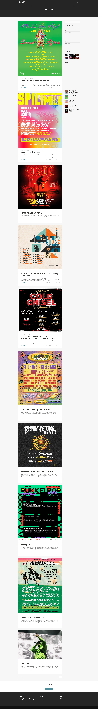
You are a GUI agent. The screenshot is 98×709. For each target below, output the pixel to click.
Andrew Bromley (67, 43)
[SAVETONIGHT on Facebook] (76, 2)
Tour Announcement (50, 159)
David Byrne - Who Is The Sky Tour (74, 95)
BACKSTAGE (62, 2)
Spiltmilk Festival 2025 (30, 152)
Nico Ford (66, 41)
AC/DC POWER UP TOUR (31, 213)
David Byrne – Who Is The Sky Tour (35, 80)
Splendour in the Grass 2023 (32, 618)
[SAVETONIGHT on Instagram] (77, 2)
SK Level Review (28, 664)
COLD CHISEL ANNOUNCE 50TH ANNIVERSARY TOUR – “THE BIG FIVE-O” (38, 337)
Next (61, 677)
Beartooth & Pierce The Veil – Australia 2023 (39, 472)
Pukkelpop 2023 (27, 545)
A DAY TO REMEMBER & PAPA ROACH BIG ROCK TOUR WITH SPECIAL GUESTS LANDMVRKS (73, 91)
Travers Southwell (68, 32)
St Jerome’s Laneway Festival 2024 (35, 410)
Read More (23, 87)
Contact (73, 2)
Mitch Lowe (66, 30)
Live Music (52, 87)
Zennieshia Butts (67, 34)
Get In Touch (49, 688)
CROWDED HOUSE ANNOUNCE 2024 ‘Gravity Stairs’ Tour (39, 275)
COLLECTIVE (68, 2)
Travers (31, 78)
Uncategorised (51, 418)
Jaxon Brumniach (67, 28)
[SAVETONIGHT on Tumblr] (79, 2)
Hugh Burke (67, 39)
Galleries (57, 2)
